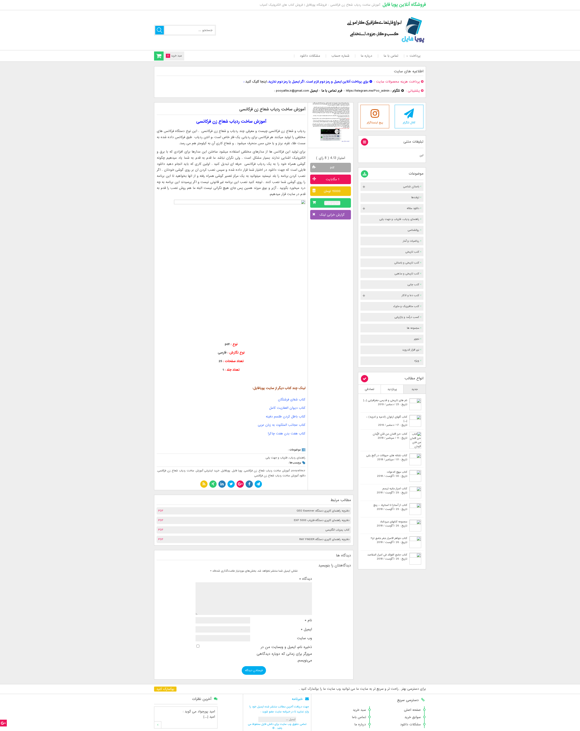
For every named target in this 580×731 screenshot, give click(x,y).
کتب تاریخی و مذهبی (406, 274)
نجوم (416, 339)
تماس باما (359, 717)
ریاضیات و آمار (411, 241)
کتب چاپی (413, 285)
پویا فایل (237, 471)
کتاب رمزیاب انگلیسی (337, 530)
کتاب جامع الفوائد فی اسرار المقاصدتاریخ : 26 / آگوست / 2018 (387, 557)
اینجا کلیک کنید (256, 81)
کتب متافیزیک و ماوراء (406, 306)
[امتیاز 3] (331, 152)
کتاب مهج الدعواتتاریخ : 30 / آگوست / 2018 (392, 474)
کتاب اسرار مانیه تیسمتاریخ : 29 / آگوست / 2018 (392, 491)
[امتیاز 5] (338, 152)
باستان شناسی (411, 187)
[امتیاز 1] (323, 152)
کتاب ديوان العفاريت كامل (287, 407)
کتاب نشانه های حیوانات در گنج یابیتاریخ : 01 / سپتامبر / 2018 (386, 457)
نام (308, 620)
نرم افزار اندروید (410, 350)
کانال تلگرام (409, 123)
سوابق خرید (412, 717)
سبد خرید (359, 709)
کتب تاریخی (412, 252)
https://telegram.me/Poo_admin (367, 90)
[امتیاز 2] (327, 152)
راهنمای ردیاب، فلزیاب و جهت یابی (285, 458)
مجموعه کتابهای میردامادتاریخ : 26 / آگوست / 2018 (392, 524)
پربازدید (392, 389)
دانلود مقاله (413, 208)
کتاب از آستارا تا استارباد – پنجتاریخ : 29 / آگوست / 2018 (390, 507)
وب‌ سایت (304, 638)
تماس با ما (391, 55)
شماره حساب (340, 55)
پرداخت (415, 55)
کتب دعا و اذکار (410, 295)
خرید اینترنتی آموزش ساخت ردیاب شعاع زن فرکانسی (188, 471)
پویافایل (225, 471)
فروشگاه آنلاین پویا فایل (404, 4)
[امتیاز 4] (334, 152)
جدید (414, 389)
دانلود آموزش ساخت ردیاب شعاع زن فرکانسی (279, 476)
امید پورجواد (206, 711)
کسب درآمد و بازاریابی (406, 317)
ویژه (416, 361)
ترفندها (415, 197)
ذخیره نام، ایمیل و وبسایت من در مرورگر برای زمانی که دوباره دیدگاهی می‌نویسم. (284, 653)
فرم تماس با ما (331, 90)
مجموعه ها (413, 328)
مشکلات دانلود (310, 55)
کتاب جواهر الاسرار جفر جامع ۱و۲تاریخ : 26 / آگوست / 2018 (389, 540)
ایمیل (306, 629)
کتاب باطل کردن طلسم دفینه (285, 416)
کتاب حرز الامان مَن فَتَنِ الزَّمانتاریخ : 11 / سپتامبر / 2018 (390, 436)
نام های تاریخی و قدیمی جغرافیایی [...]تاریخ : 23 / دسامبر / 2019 (385, 402)
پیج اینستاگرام (375, 123)
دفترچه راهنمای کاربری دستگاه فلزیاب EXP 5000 (321, 520)
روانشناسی (413, 230)
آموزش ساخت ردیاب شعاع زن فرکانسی (272, 109)
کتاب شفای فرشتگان (291, 399)
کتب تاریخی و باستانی (406, 263)
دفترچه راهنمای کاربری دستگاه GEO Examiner (323, 511)
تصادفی (369, 389)
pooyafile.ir (298, 471)
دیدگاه (305, 579)
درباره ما (366, 55)
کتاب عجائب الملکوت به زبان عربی (281, 424)
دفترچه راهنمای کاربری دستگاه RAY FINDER (324, 539)
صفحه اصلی (412, 709)
